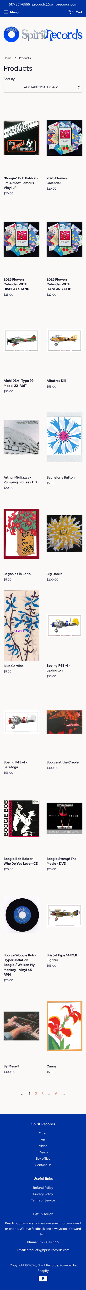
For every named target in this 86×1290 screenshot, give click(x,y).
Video (43, 1146)
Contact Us (43, 1165)
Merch (43, 1152)
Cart (78, 12)
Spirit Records (48, 1265)
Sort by (9, 79)
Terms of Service (43, 1200)
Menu (14, 12)
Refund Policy (43, 1187)
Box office (43, 1158)
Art (43, 1139)
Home (7, 58)
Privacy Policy (43, 1194)
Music (43, 1133)
